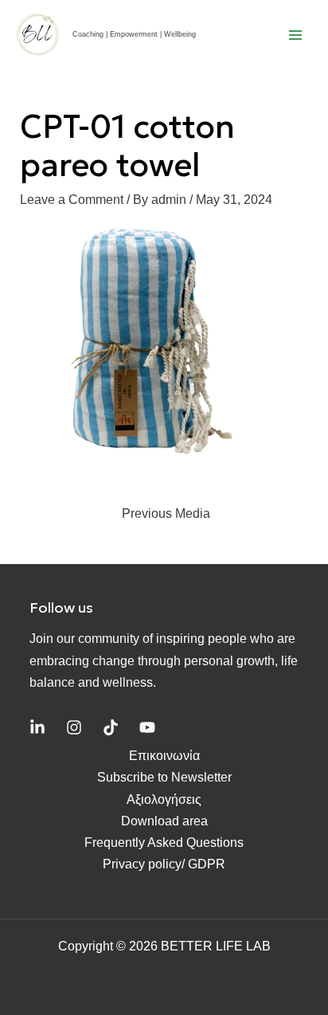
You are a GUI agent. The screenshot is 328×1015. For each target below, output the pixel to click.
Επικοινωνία (164, 755)
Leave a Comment (71, 199)
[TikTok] (111, 727)
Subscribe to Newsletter (164, 777)
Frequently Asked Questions (164, 842)
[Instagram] (74, 727)
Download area (164, 821)
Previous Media (166, 513)
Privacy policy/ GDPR (164, 864)
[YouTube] (147, 727)
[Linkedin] (37, 727)
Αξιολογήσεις (164, 799)
